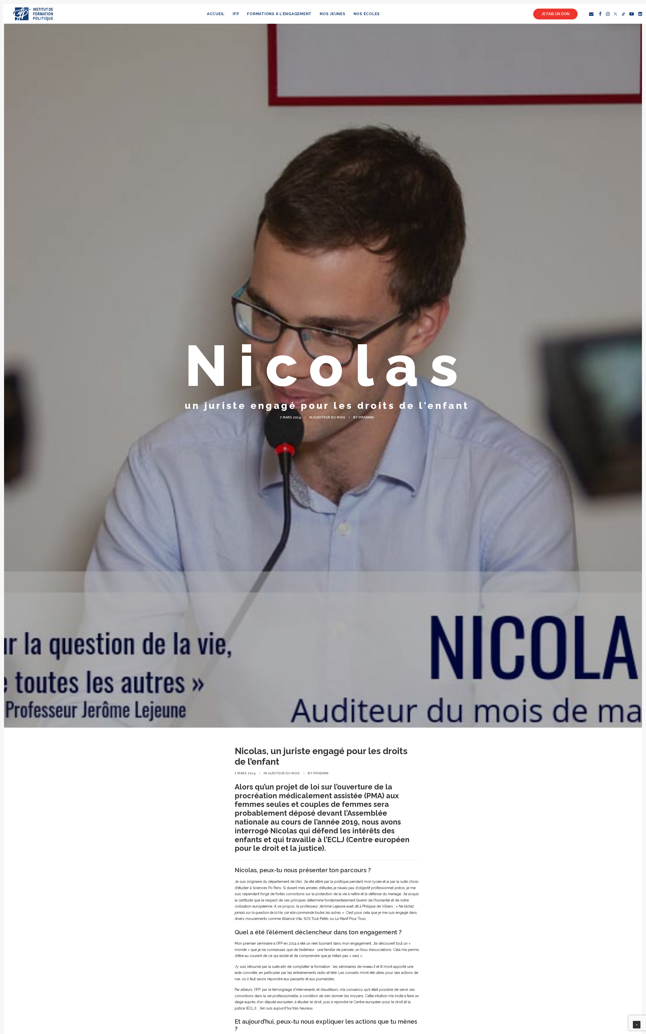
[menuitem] (215, 14)
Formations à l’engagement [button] (279, 14)
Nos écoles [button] (367, 14)
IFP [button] (236, 14)
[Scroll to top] (636, 1024)
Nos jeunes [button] (332, 14)
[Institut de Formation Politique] (33, 13)
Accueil (216, 14)
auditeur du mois (329, 417)
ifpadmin (366, 417)
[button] (592, 14)
